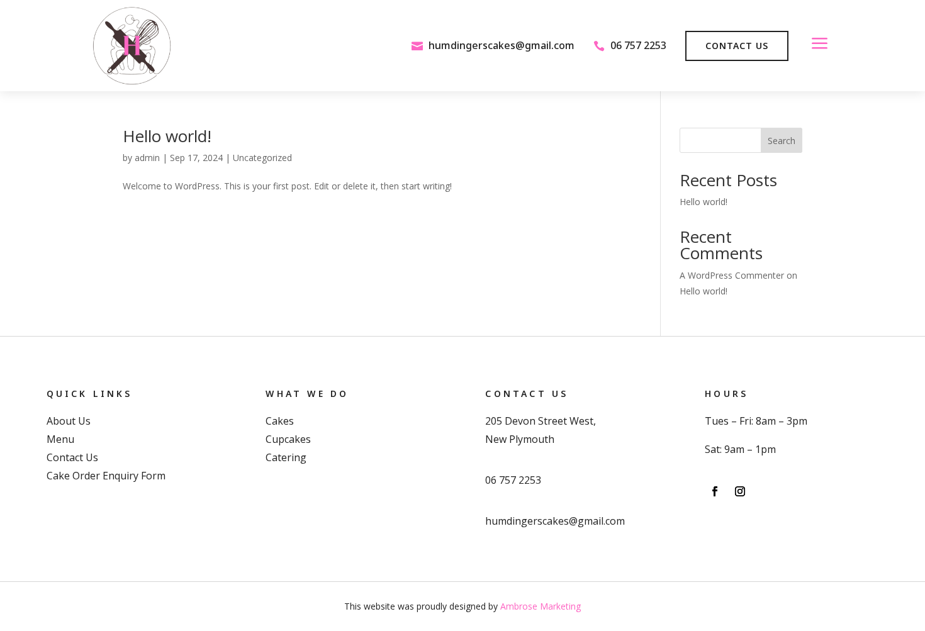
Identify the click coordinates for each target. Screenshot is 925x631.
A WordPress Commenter (732, 275)
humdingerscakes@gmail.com (502, 45)
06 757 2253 (638, 45)
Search (781, 141)
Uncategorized (262, 158)
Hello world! (167, 136)
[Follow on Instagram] (740, 491)
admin (147, 158)
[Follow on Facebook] (715, 491)
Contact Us (736, 46)
